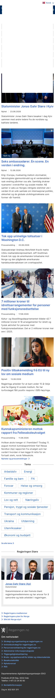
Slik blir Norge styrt (12, 619)
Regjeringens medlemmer (15, 613)
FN (33, 478)
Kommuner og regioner (18, 492)
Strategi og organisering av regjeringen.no (23, 641)
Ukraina (9, 521)
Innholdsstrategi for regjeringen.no (20, 644)
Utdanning (27, 521)
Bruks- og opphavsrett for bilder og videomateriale (27, 657)
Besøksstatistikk (11, 660)
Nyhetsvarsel (10, 663)
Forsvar (8, 485)
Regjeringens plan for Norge (16, 616)
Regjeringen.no (19, 630)
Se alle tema (6, 543)
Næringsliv (32, 499)
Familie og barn (13, 478)
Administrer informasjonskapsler (19, 651)
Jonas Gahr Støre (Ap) (18, 583)
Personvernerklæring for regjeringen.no (22, 648)
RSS (5, 666)
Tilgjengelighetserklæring (16, 654)
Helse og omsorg (31, 485)
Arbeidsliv (10, 471)
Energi (28, 471)
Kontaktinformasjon (13, 685)
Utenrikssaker (12, 528)
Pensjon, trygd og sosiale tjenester (26, 507)
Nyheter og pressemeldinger (14, 458)
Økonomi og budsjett (17, 535)
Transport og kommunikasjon (22, 514)
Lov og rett (11, 499)
